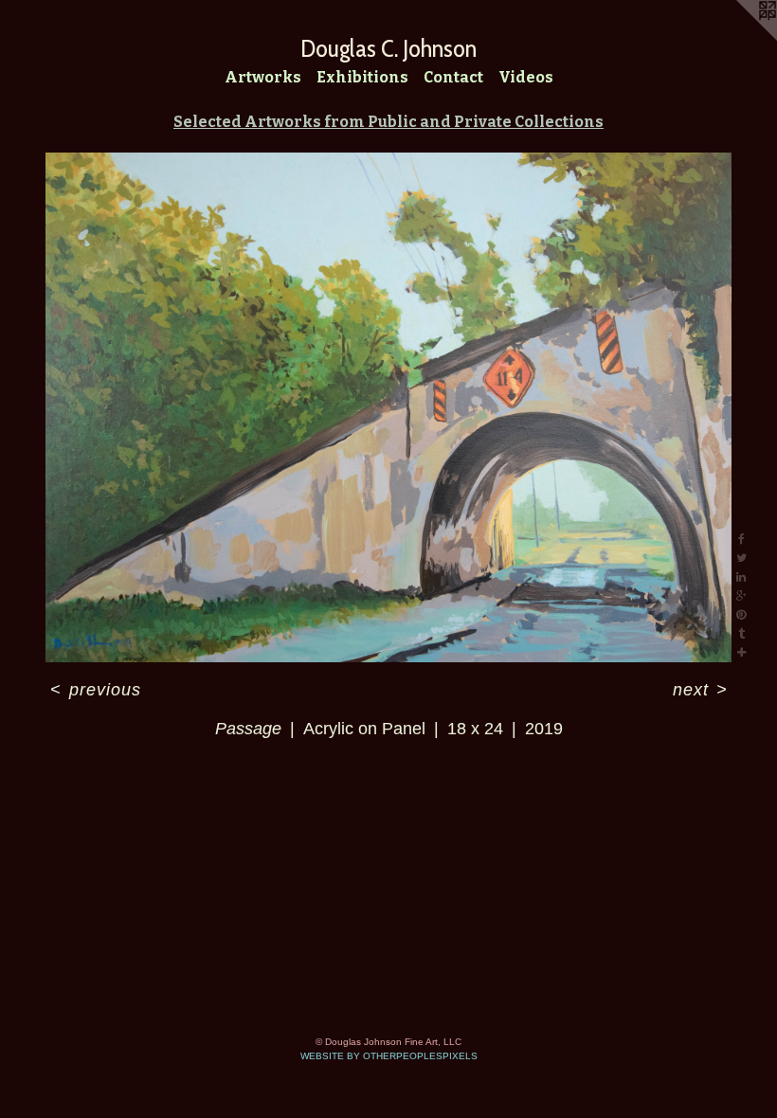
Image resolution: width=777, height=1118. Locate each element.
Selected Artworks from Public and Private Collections (388, 122)
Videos (525, 77)
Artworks (263, 77)
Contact (453, 77)
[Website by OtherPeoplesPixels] (739, 38)
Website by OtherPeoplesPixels (389, 1056)
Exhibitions (362, 77)
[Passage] (388, 407)
